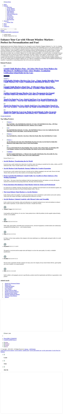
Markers (7, 297)
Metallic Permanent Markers (12, 291)
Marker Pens (8, 284)
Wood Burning (10, 19)
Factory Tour (10, 22)
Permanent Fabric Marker (11, 293)
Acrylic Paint (10, 18)
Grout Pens (9, 15)
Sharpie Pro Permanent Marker (12, 283)
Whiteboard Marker (9, 286)
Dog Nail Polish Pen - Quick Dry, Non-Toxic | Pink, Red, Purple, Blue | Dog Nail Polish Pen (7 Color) (32, 135)
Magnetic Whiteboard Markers (12, 294)
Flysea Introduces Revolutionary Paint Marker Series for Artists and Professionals (29, 184)
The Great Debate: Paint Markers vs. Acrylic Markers (20, 192)
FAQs (5, 25)
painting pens (26, 350)
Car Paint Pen (10, 16)
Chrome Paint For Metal (11, 290)
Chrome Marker (9, 287)
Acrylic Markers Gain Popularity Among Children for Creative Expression (27, 168)
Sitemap (26, 349)
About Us (6, 21)
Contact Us (6, 26)
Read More (6, 76)
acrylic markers (18, 350)
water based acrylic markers (7, 350)
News (5, 23)
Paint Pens (9, 7)
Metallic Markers (11, 10)
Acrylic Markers (11, 8)
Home (5, 4)
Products (6, 5)
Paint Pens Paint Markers (11, 295)
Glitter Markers (10, 12)
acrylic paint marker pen (35, 350)
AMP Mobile (32, 349)
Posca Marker (8, 289)
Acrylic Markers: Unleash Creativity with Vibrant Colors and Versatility (26, 199)
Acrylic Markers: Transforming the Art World (18, 161)
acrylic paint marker (47, 350)
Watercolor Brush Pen (12, 14)
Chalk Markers (10, 11)
